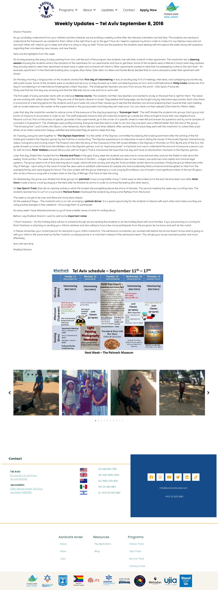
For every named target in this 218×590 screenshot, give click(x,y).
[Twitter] (178, 477)
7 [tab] (113, 420)
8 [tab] (116, 420)
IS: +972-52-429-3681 (109, 492)
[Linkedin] (187, 477)
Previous (9, 392)
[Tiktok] (195, 477)
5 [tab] (107, 420)
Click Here (171, 106)
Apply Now (148, 10)
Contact (129, 10)
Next (208, 392)
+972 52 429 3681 (173, 496)
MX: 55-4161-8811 (107, 486)
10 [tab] (122, 420)
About (87, 10)
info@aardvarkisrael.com (173, 487)
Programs (66, 10)
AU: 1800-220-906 (108, 480)
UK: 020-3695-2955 (108, 474)
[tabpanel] (36, 392)
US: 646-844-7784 (107, 468)
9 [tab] (119, 420)
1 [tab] (95, 420)
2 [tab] (98, 420)
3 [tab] (101, 420)
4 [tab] (104, 420)
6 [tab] (110, 420)
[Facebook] (151, 477)
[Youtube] (169, 477)
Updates (107, 10)
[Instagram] (160, 477)
